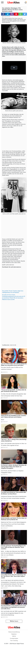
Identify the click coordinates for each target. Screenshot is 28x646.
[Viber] (12, 14)
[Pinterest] (16, 14)
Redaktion (14, 634)
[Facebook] (3, 14)
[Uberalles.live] (13, 2)
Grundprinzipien (14, 638)
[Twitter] (25, 14)
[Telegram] (7, 14)
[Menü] (2, 2)
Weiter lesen (14, 621)
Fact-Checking (14, 640)
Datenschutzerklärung (14, 632)
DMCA (14, 636)
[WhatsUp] (20, 14)
